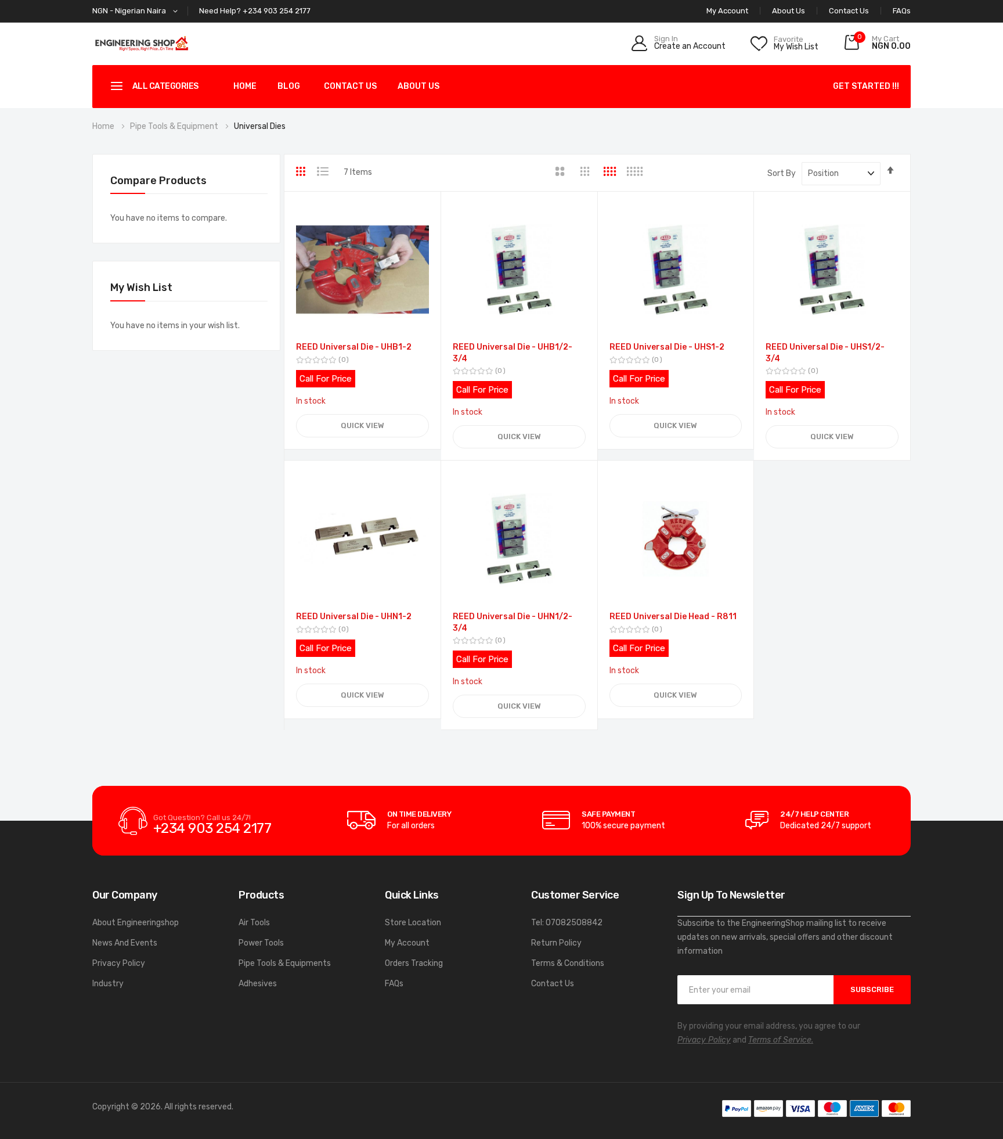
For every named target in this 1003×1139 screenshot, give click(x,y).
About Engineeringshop (135, 923)
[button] (137, 11)
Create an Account (690, 46)
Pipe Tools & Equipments (285, 963)
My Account (407, 943)
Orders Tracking (414, 963)
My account (727, 11)
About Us (788, 11)
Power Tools (261, 943)
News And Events (124, 943)
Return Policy (556, 943)
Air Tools (254, 923)
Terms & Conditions (567, 963)
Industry (108, 984)
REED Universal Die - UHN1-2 (354, 616)
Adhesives (258, 984)
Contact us (350, 86)
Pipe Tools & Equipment (175, 126)
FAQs (902, 11)
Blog (288, 86)
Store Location (413, 923)
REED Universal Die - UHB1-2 (354, 347)
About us (418, 86)
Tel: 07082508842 (566, 923)
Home (245, 86)
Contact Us (849, 11)
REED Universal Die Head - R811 (673, 616)
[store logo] (141, 43)
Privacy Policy (118, 963)
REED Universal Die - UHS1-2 (666, 347)
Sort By (781, 173)
